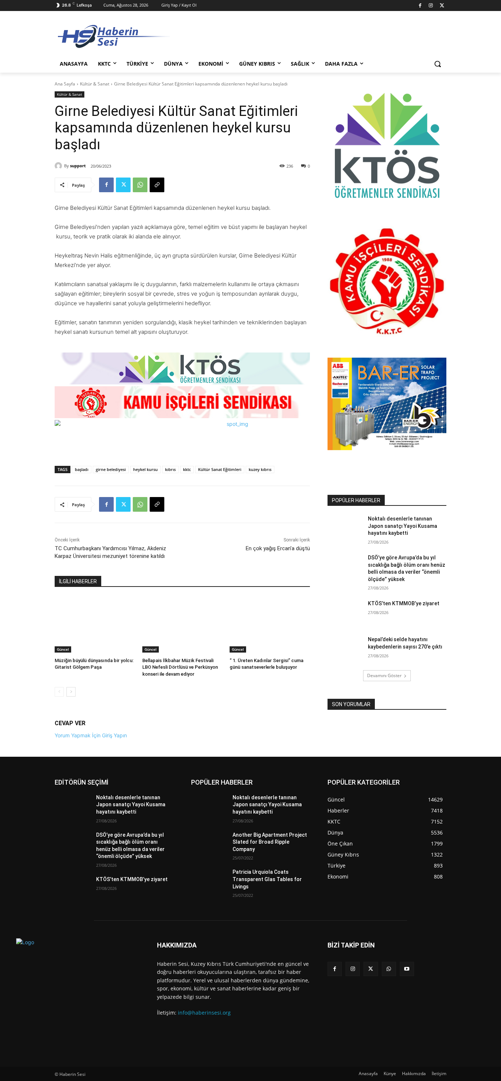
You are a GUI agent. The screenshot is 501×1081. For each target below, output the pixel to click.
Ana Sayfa (65, 84)
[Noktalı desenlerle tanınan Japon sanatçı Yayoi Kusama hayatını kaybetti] (345, 527)
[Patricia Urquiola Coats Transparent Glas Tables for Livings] (209, 881)
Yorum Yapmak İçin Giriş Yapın (91, 735)
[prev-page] (59, 692)
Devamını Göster (384, 675)
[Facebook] (420, 5)
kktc (187, 469)
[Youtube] (407, 969)
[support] (59, 165)
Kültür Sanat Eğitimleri (219, 469)
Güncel (63, 649)
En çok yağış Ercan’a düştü (278, 548)
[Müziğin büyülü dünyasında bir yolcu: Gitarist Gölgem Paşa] (95, 624)
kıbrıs (170, 469)
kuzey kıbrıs (260, 469)
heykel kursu (145, 469)
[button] (437, 64)
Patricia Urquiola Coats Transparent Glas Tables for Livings (267, 879)
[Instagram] (431, 5)
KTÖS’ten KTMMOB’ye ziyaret (403, 603)
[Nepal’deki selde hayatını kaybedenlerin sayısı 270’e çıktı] (345, 648)
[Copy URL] (157, 185)
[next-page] (71, 692)
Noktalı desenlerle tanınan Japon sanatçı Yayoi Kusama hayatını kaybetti (402, 526)
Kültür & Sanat (94, 84)
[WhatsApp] (140, 185)
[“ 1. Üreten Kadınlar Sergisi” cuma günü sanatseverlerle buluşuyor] (270, 624)
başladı (81, 469)
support (78, 165)
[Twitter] (441, 5)
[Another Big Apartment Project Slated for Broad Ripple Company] (209, 844)
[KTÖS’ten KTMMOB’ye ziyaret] (345, 612)
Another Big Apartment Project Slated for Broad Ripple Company (270, 842)
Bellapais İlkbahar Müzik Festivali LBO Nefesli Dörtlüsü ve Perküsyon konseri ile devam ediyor (180, 667)
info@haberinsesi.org (204, 1012)
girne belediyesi (111, 469)
